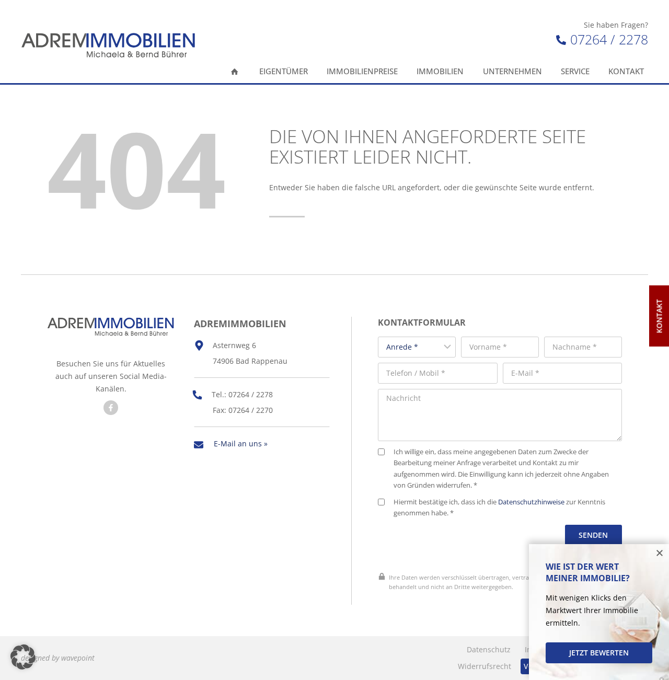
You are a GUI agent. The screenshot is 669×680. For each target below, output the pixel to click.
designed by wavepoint (58, 658)
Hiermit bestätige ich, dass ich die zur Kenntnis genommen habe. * (499, 508)
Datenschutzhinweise (531, 502)
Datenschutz (489, 649)
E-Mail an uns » (241, 443)
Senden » (593, 541)
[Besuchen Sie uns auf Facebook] (110, 407)
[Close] (659, 553)
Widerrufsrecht (484, 666)
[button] (23, 657)
